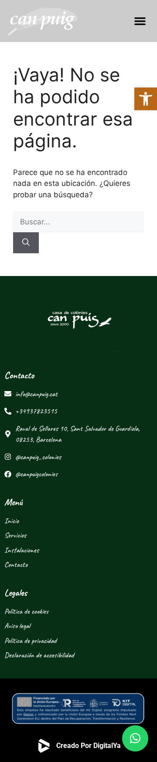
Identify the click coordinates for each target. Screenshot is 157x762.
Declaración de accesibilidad (39, 655)
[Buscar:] (78, 221)
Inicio (11, 520)
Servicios (15, 535)
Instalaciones (21, 550)
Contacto (15, 564)
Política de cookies (26, 611)
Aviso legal (17, 625)
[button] (140, 21)
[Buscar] (26, 242)
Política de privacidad (30, 640)
